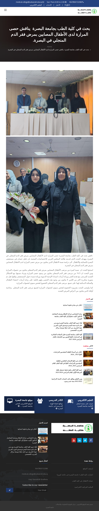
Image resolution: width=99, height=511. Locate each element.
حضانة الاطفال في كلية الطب (82, 481)
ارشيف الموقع (88, 468)
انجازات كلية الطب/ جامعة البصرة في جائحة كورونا (75, 475)
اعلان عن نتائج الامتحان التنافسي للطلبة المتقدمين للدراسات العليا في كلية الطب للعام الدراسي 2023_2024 (67, 363)
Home (49, 46)
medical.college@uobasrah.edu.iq (29, 2)
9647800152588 (75, 2)
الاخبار (58, 5)
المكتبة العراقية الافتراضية (83, 487)
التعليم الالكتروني (36, 5)
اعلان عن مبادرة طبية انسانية (72, 305)
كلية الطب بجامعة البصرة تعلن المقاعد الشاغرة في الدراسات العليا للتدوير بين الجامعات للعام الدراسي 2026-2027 (66, 337)
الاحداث (49, 5)
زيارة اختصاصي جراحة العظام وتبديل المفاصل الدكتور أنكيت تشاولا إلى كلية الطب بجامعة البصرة (67, 316)
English (67, 5)
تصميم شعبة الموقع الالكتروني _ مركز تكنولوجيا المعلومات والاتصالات (74, 504)
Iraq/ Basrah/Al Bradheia (38, 479)
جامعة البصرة (50, 507)
